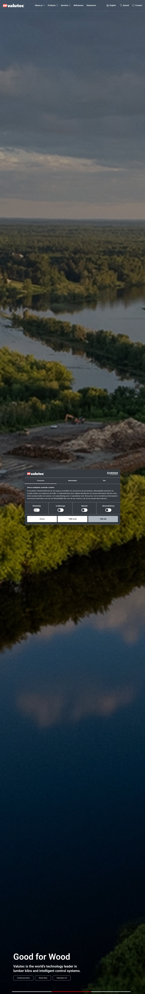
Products (52, 5)
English (113, 5)
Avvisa (42, 519)
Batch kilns (43, 978)
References (78, 5)
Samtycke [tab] (40, 480)
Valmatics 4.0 (62, 978)
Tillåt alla (103, 519)
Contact (138, 5)
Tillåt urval (72, 519)
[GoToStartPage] (13, 5)
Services (64, 5)
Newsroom (91, 5)
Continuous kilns (23, 978)
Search (126, 5)
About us (38, 5)
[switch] (61, 510)
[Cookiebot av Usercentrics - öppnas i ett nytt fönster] (108, 473)
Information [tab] (72, 480)
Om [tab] (104, 480)
